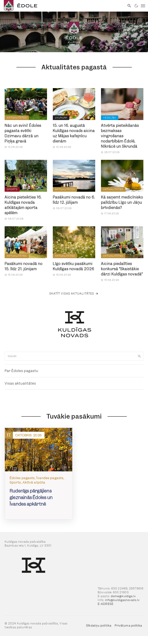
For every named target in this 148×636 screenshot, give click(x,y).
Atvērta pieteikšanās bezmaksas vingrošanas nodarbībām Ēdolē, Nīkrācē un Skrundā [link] (120, 136)
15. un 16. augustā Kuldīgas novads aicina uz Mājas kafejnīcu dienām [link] (74, 133)
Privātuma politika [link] (128, 625)
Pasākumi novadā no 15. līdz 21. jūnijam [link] (24, 266)
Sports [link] (12, 189)
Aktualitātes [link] (17, 117)
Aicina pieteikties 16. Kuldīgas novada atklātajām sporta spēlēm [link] (23, 205)
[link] (62, 6)
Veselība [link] (109, 117)
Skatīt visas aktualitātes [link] (71, 293)
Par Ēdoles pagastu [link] (21, 371)
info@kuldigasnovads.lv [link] (122, 600)
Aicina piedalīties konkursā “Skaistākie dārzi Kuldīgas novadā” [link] (122, 269)
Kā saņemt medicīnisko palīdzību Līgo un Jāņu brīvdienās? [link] (122, 202)
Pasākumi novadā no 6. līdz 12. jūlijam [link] (74, 200)
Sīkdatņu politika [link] (98, 625)
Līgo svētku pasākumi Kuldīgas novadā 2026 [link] (73, 266)
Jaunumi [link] (61, 117)
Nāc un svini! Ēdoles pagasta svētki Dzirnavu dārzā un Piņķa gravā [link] (23, 133)
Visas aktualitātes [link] (20, 383)
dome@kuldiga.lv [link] (123, 596)
